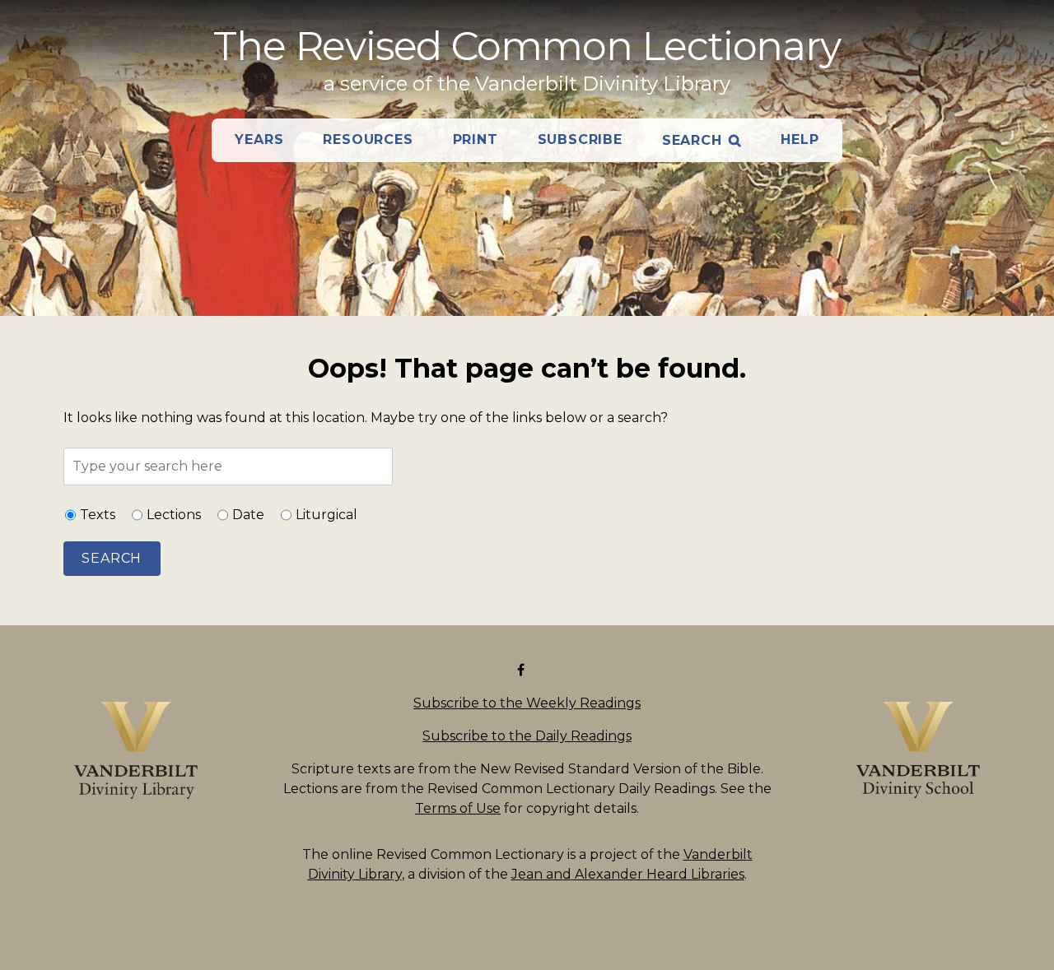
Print (475, 139)
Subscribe (580, 139)
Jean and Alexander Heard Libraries (627, 874)
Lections (174, 514)
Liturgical (326, 514)
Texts (97, 514)
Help (799, 139)
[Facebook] (524, 670)
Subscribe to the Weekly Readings (527, 703)
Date (248, 514)
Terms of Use (458, 808)
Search (692, 140)
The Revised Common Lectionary (526, 46)
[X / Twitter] (537, 670)
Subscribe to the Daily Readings (527, 736)
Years (259, 139)
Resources (368, 139)
